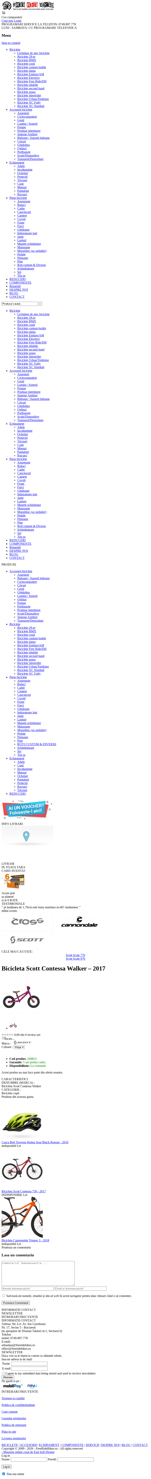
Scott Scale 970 (75, 958)
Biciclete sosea (26, 92)
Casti (20, 183)
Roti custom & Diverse (31, 265)
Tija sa (21, 275)
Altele (21, 166)
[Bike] (28, 9)
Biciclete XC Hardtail (30, 106)
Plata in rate (9, 1431)
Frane (20, 222)
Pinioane (22, 258)
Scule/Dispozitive (28, 155)
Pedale (21, 254)
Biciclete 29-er (26, 56)
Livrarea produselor (14, 1438)
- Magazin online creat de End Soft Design (28, 1452)
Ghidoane (23, 229)
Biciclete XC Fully (29, 102)
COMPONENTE (20, 282)
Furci (20, 226)
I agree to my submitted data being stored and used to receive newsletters (51, 1373)
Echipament (16, 162)
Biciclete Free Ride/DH (32, 81)
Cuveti (21, 219)
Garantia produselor (14, 1418)
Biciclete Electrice (28, 77)
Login (17, 20)
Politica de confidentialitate (18, 1405)
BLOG (13, 293)
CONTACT (17, 296)
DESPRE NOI (18, 289)
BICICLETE (10, 1445)
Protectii (22, 176)
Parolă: (52, 1459)
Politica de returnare (14, 1425)
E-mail (6, 1368)
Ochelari (22, 173)
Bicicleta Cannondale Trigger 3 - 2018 (25, 1240)
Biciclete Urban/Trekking (33, 99)
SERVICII (92, 1445)
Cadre (21, 208)
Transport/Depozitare (30, 159)
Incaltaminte (24, 169)
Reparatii (15, 286)
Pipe (20, 261)
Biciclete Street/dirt (29, 95)
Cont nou (7, 20)
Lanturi (21, 240)
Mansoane (23, 247)
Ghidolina (23, 145)
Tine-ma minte (15, 1474)
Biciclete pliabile (27, 85)
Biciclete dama (26, 70)
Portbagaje (23, 152)
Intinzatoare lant (27, 233)
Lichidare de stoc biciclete (33, 53)
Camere (22, 215)
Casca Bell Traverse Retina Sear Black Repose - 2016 (35, 1142)
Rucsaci (22, 194)
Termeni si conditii (13, 1398)
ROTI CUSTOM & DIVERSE (36, 744)
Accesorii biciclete (20, 109)
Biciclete (14, 49)
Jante (20, 236)
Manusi (22, 187)
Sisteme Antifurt (27, 134)
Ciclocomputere (27, 116)
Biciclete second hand (30, 88)
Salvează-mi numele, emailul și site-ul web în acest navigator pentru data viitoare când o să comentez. (69, 1296)
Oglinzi (22, 148)
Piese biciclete (18, 198)
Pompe (21, 127)
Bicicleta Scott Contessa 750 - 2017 (24, 1191)
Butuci (21, 205)
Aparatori (23, 113)
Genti (20, 120)
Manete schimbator (29, 243)
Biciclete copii (26, 63)
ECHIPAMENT (49, 1445)
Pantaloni (23, 190)
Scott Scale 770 (75, 955)
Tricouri (22, 180)
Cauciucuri (24, 212)
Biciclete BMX (26, 60)
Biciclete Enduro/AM (30, 74)
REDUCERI (17, 279)
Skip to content (11, 43)
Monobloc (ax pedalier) (31, 250)
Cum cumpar (10, 1411)
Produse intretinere (29, 130)
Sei (19, 272)
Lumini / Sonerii (27, 123)
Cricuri (21, 141)
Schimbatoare (25, 268)
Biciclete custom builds (31, 67)
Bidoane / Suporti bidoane (33, 137)
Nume (6, 1363)
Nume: (6, 1459)
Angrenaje (23, 201)
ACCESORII (28, 1445)
